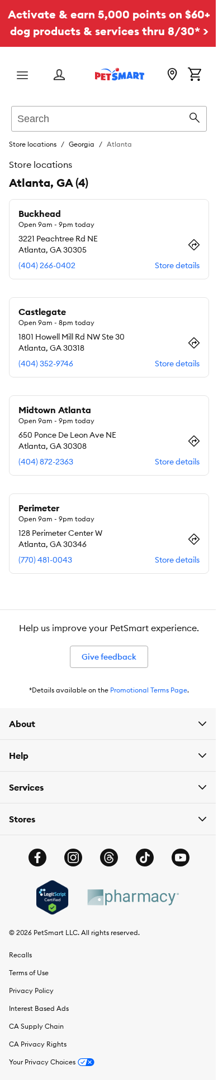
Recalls (20, 971)
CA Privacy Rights (38, 1061)
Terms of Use (29, 989)
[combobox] (109, 117)
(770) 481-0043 (45, 560)
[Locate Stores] (172, 75)
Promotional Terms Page (148, 690)
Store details (177, 265)
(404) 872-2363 (45, 462)
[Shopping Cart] (194, 75)
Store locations (32, 144)
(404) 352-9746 (45, 364)
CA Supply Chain (36, 1043)
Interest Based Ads (39, 1025)
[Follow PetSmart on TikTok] (141, 874)
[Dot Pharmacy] (128, 914)
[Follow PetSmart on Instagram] (69, 874)
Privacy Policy (31, 1007)
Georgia (81, 144)
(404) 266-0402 (46, 265)
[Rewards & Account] (59, 76)
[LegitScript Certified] (47, 914)
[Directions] (194, 244)
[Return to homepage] (119, 74)
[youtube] (177, 874)
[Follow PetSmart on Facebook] (33, 874)
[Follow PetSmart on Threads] (105, 874)
